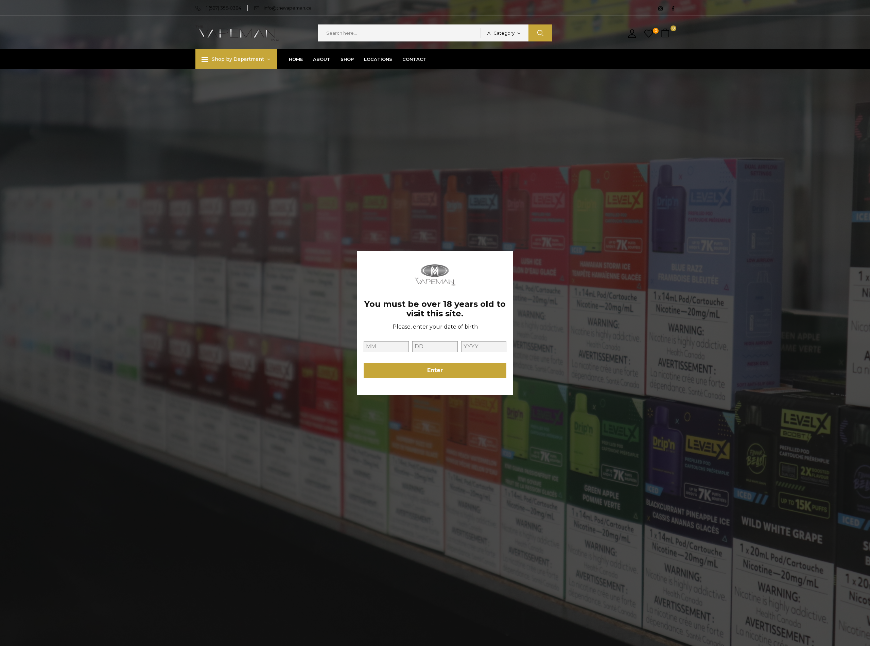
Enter (435, 370)
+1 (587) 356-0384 (222, 8)
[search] (540, 32)
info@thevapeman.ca (288, 8)
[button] (666, 33)
